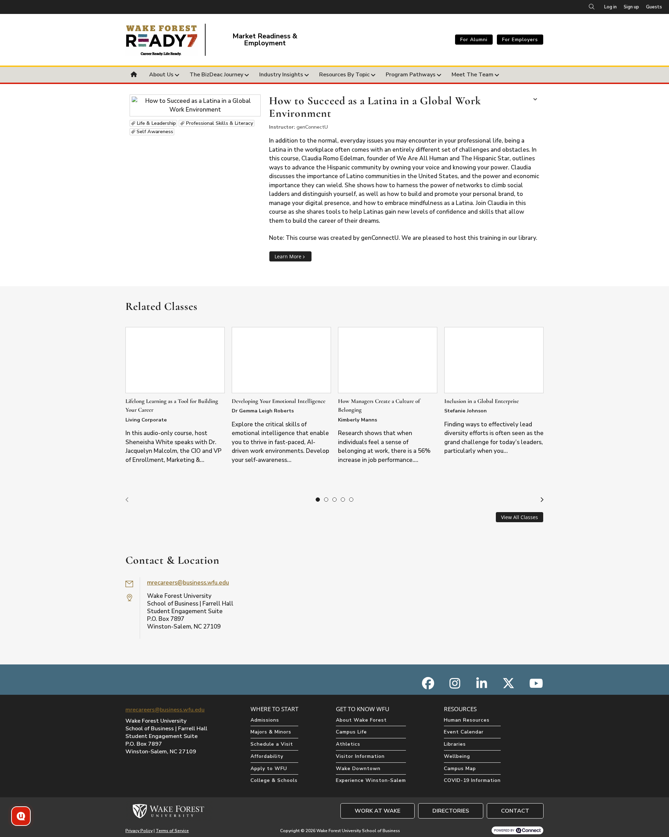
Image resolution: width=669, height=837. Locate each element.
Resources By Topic (344, 74)
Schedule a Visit (272, 744)
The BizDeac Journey (216, 74)
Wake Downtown (358, 768)
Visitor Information (360, 756)
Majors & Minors (271, 732)
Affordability (267, 756)
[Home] (134, 75)
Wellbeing (457, 756)
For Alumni (473, 39)
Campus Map (460, 768)
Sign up (631, 7)
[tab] (318, 499)
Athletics (348, 744)
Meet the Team (472, 74)
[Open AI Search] (21, 816)
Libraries (455, 744)
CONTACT (515, 811)
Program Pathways (411, 74)
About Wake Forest (361, 720)
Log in (610, 7)
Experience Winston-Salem (371, 780)
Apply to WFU (269, 768)
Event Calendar (464, 732)
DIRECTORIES (450, 811)
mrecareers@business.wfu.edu (188, 583)
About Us (161, 74)
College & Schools (274, 780)
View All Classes (519, 517)
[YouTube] (535, 683)
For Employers (520, 39)
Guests (654, 7)
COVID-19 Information (472, 780)
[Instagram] (455, 683)
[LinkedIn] (482, 683)
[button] (127, 500)
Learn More (288, 256)
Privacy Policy (139, 831)
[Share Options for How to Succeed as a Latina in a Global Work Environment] (535, 100)
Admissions (265, 720)
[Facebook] (428, 683)
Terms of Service (172, 831)
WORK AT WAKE (377, 811)
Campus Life (351, 732)
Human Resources (467, 720)
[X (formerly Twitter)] (508, 683)
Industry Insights (281, 74)
